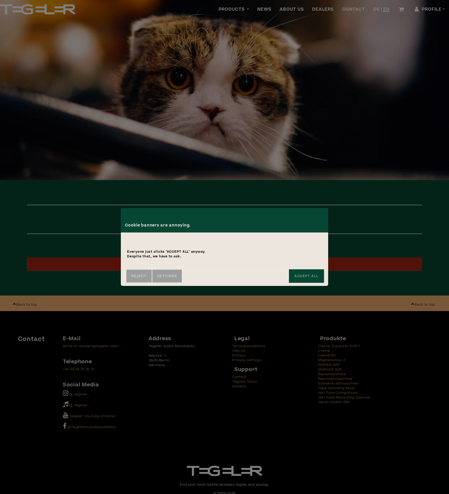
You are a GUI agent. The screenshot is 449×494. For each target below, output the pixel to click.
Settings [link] (167, 276)
